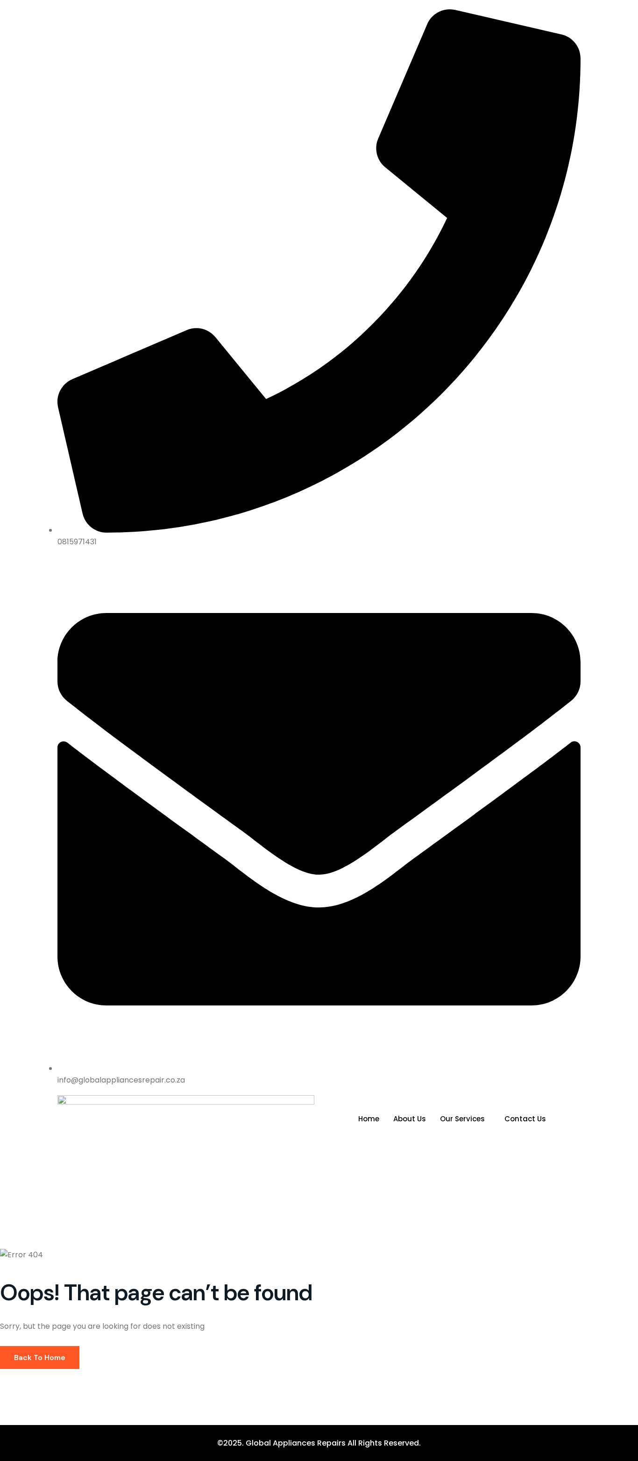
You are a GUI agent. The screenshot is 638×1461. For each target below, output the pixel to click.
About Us (409, 1119)
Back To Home (39, 1357)
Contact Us (525, 1119)
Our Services (462, 1119)
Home (368, 1119)
